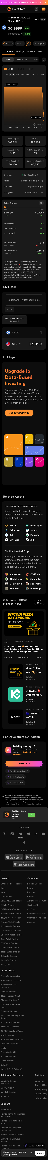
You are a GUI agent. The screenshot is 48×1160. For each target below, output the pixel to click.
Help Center (6, 1109)
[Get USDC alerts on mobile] (28, 43)
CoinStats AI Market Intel (11, 901)
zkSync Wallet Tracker (11, 918)
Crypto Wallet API (8, 1052)
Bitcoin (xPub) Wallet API (11, 1069)
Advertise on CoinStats (37, 901)
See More (39, 601)
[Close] (44, 2)
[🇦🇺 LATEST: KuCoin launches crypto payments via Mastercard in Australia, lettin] (15, 717)
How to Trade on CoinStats (12, 1134)
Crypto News (6, 896)
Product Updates (34, 884)
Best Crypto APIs (17, 777)
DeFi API (4, 1065)
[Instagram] (12, 835)
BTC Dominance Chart (10, 1022)
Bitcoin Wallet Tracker (10, 952)
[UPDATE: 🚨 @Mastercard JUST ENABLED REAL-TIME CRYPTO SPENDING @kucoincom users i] (15, 694)
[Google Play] (34, 857)
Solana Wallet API (8, 1056)
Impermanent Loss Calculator (9, 986)
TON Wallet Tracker (9, 943)
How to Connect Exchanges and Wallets (13, 1115)
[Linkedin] (36, 835)
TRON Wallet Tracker (10, 947)
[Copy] (37, 175)
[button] (37, 175)
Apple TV (5, 1096)
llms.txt (3, 1048)
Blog (3, 892)
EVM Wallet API (7, 1061)
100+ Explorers (7, 1035)
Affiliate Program (8, 905)
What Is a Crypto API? (19, 771)
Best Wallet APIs (16, 783)
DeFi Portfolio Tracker (10, 909)
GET (32, 815)
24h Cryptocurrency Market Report (13, 1016)
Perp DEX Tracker (9, 960)
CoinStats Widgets (9, 1011)
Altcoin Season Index (10, 1027)
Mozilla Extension (8, 1092)
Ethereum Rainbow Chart (11, 1000)
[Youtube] (43, 835)
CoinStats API (33, 905)
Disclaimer (39, 1081)
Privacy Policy (41, 1089)
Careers (30, 896)
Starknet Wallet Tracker (11, 913)
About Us (31, 922)
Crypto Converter (8, 991)
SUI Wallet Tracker (9, 956)
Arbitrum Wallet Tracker (11, 922)
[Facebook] (24, 843)
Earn (3, 888)
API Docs (31, 909)
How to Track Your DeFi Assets (11, 1122)
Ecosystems (6, 964)
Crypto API (22, 763)
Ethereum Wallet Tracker (11, 935)
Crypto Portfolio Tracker (11, 884)
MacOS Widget (7, 1088)
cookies (13, 1152)
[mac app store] (24, 864)
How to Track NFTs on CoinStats (10, 1147)
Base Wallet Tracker (9, 939)
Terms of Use (41, 1085)
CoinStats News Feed (36, 918)
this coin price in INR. (25, 277)
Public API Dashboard (36, 913)
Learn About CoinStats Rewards (10, 1140)
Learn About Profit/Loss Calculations (11, 1129)
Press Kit (31, 892)
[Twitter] (5, 835)
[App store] (14, 857)
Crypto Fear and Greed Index (11, 1005)
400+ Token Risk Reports (12, 1039)
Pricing (30, 888)
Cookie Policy (41, 1094)
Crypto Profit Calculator (11, 976)
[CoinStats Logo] (16, 9)
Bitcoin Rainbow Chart (10, 996)
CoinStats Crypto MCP (10, 1044)
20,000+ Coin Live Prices (12, 1031)
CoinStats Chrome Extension (8, 1082)
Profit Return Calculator (11, 980)
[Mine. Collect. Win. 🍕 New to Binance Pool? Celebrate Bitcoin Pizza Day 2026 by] (24, 623)
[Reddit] (28, 835)
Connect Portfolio (19, 412)
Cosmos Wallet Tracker (11, 930)
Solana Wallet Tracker (10, 926)
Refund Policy (41, 1098)
